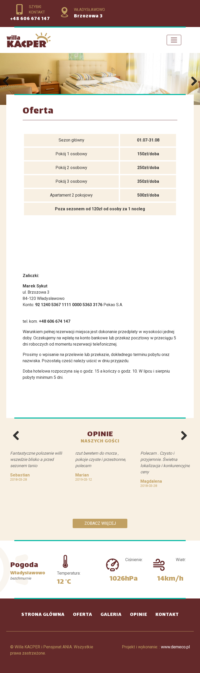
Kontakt (167, 615)
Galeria (111, 615)
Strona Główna (45, 615)
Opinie (138, 615)
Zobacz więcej (100, 523)
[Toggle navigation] (174, 40)
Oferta (82, 615)
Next (192, 81)
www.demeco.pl (175, 646)
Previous (8, 81)
